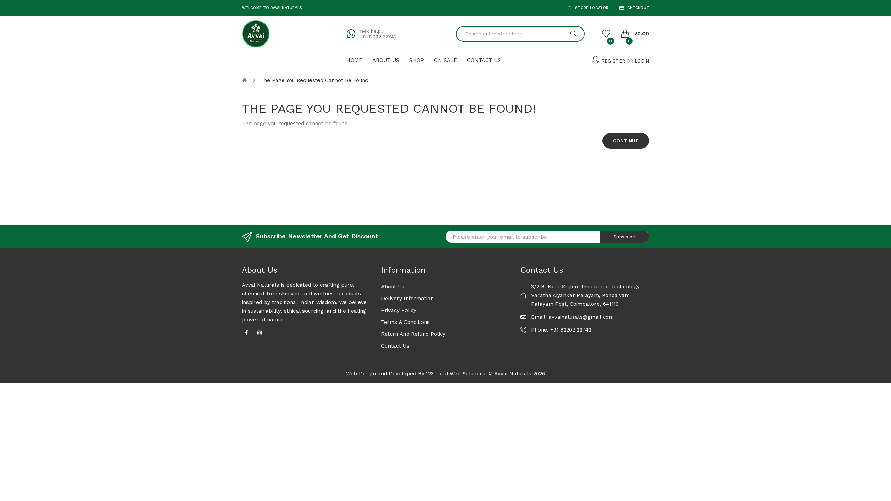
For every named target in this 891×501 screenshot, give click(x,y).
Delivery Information (407, 298)
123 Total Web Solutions (456, 374)
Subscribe (624, 236)
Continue (626, 140)
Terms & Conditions (405, 322)
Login (641, 61)
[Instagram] (259, 332)
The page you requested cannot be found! (315, 80)
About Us (392, 287)
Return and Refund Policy (413, 334)
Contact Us (395, 346)
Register (613, 61)
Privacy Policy (398, 310)
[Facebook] (246, 332)
